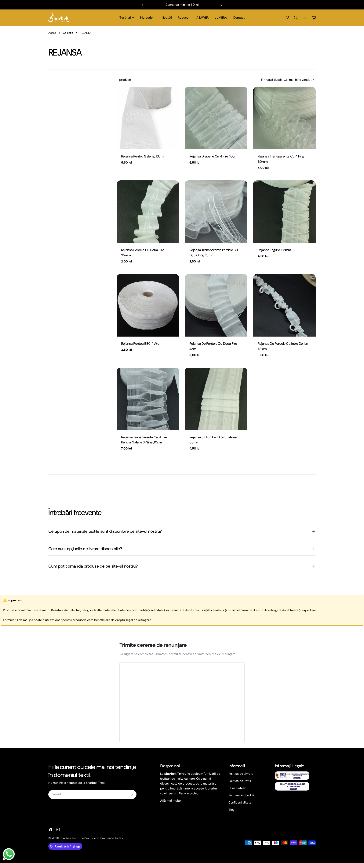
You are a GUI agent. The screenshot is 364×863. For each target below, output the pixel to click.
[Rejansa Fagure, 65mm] (284, 211)
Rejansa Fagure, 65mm (274, 250)
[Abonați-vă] (132, 794)
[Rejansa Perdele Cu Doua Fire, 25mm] (148, 211)
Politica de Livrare (240, 774)
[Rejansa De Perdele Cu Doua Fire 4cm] (216, 305)
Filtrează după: (271, 80)
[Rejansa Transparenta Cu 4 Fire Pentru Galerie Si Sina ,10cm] (148, 399)
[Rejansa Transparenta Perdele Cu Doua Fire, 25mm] (216, 211)
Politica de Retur (239, 781)
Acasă (52, 32)
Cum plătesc (237, 788)
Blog (231, 810)
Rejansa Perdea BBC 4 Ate (140, 343)
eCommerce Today (110, 838)
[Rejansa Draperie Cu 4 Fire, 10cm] (216, 118)
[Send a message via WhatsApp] (9, 854)
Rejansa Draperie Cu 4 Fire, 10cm (213, 156)
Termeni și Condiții (241, 795)
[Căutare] (296, 17)
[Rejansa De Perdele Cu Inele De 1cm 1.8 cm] (284, 305)
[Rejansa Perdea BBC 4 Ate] (148, 305)
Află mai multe (170, 801)
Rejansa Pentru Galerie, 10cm (142, 156)
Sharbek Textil (69, 838)
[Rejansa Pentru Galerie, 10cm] (148, 118)
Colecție (68, 32)
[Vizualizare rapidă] (173, 95)
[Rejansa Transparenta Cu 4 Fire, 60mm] (284, 118)
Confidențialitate (239, 802)
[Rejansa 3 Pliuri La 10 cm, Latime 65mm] (216, 399)
